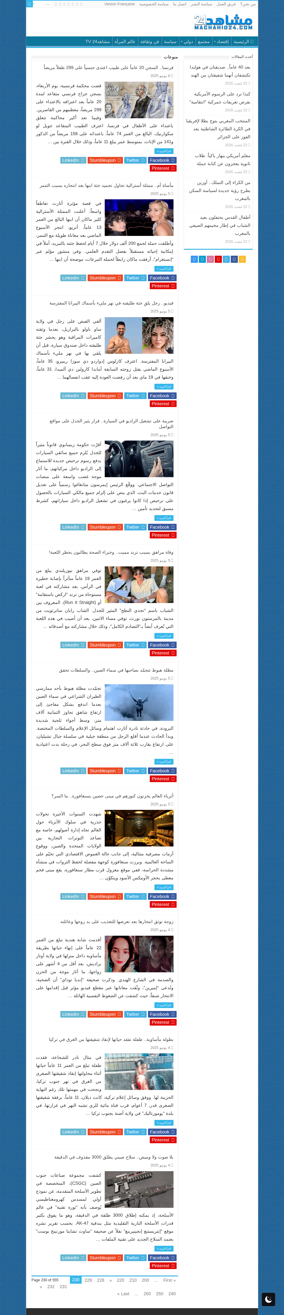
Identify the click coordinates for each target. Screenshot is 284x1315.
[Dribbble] (64, 4)
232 (51, 1286)
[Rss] (81, 4)
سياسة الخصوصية (154, 4)
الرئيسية (241, 41)
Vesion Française (119, 4)
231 (63, 1286)
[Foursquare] (60, 4)
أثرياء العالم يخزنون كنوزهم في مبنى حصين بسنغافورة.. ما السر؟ (112, 795)
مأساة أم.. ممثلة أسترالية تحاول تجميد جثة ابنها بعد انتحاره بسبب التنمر (107, 185)
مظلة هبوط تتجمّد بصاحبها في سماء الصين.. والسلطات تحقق (116, 670)
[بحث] (29, 4)
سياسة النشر (201, 4)
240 (172, 1293)
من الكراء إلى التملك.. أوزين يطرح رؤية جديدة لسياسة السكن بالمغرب (219, 190)
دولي (188, 41)
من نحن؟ (248, 4)
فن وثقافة (149, 41)
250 (159, 1293)
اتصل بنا (179, 4)
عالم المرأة (125, 41)
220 (120, 1280)
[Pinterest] (68, 4)
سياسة (170, 41)
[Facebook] (77, 4)
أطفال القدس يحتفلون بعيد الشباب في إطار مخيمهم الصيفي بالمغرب (219, 225)
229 (88, 1280)
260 (147, 1293)
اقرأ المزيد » (164, 151)
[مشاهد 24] (223, 21)
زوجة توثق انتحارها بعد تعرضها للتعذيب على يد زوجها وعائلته (117, 921)
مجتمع (204, 41)
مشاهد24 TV (97, 41)
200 (145, 1280)
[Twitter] (73, 4)
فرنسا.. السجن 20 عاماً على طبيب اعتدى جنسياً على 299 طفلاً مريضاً (109, 67)
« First (169, 1280)
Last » (123, 1293)
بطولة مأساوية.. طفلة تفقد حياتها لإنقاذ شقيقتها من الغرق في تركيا (111, 1039)
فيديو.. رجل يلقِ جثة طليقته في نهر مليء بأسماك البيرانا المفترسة (111, 303)
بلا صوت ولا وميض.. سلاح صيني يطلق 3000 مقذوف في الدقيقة (114, 1157)
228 (100, 1280)
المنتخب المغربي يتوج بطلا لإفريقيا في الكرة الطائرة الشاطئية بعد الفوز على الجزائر (218, 128)
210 (133, 1280)
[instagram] (56, 4)
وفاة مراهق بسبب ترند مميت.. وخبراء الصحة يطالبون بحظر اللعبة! (111, 552)
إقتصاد (223, 41)
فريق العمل (226, 4)
